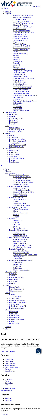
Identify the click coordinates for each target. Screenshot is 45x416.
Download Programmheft (17, 141)
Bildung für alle (14, 128)
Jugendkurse (17, 258)
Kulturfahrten (17, 266)
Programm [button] (8, 13)
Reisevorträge (17, 262)
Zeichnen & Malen (19, 188)
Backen (15, 201)
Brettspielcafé (13, 120)
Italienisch (16, 224)
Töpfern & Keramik (20, 194)
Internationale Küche (20, 199)
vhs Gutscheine (14, 143)
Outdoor (16, 215)
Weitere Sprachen (19, 228)
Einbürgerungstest (19, 234)
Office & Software (19, 241)
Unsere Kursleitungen (16, 158)
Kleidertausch (13, 122)
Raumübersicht (14, 162)
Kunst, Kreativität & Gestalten (19, 186)
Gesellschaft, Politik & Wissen (19, 175)
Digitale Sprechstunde (16, 118)
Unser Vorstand (14, 154)
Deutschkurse (17, 220)
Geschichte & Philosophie (22, 177)
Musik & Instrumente (20, 196)
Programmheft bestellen (17, 139)
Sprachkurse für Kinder (21, 253)
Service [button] (7, 133)
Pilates (15, 211)
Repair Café (13, 114)
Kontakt (12, 135)
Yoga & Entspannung (20, 209)
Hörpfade (12, 124)
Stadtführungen (18, 264)
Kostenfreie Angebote (16, 129)
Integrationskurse (19, 232)
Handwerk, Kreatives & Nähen (23, 192)
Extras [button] (7, 126)
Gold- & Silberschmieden (21, 190)
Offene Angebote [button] (10, 112)
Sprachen (12, 218)
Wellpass (16, 217)
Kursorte (12, 160)
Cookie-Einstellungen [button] (8, 388)
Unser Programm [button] (11, 173)
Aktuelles (8, 12)
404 (6, 329)
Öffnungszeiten (14, 137)
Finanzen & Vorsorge (20, 184)
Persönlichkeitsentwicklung (22, 245)
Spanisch (16, 226)
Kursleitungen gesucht (16, 147)
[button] (8, 351)
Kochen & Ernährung (16, 198)
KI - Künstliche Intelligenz (22, 247)
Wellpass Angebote (15, 131)
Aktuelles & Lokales (20, 179)
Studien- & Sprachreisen (21, 270)
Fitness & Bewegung (20, 213)
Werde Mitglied (14, 156)
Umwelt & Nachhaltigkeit (21, 180)
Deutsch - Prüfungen (20, 236)
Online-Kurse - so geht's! (17, 145)
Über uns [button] (8, 149)
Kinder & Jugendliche (16, 249)
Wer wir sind (13, 150)
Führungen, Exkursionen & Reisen (20, 260)
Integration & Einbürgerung (18, 230)
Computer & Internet (20, 239)
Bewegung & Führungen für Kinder (25, 255)
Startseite (8, 327)
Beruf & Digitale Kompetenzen (19, 237)
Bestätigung (17, 296)
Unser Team (13, 152)
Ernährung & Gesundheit (21, 205)
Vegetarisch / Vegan (19, 203)
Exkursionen (17, 268)
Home (7, 169)
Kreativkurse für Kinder (21, 251)
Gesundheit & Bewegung (17, 207)
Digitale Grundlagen (20, 243)
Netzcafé (12, 116)
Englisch (16, 222)
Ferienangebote (18, 257)
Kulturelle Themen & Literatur (23, 182)
